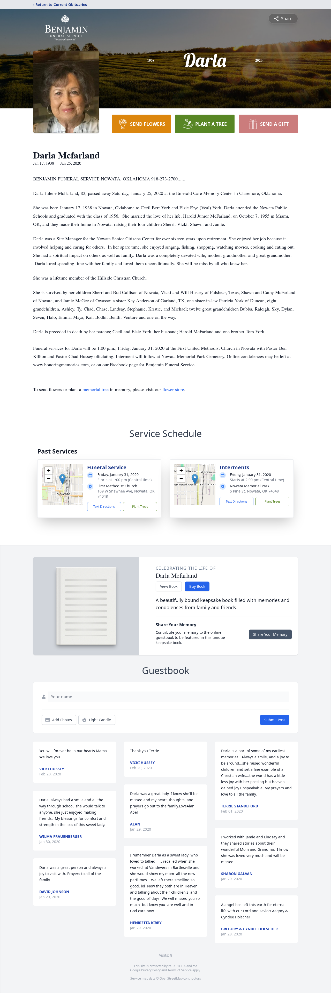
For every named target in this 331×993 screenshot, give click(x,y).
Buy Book (197, 586)
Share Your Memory (270, 634)
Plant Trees (140, 506)
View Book (168, 586)
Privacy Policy (151, 970)
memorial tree (95, 389)
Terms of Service (180, 970)
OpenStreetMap (171, 978)
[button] (62, 479)
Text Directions (104, 506)
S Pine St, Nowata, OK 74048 (254, 491)
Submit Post (274, 719)
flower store (173, 389)
